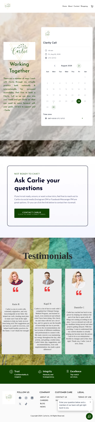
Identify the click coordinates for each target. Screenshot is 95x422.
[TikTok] (26, 404)
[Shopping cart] (92, 6)
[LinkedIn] (32, 398)
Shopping (84, 6)
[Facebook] (20, 398)
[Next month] (79, 66)
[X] (20, 404)
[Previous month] (54, 66)
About (70, 6)
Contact (76, 6)
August (64, 66)
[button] (53, 54)
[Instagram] (26, 398)
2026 (70, 66)
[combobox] (64, 118)
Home (64, 6)
